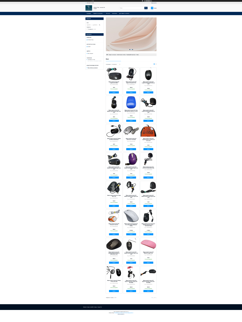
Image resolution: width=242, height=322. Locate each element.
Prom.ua (126, 311)
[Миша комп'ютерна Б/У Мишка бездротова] (148, 244)
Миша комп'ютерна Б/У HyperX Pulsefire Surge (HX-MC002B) (131, 281)
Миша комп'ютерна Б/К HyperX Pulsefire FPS (131, 82)
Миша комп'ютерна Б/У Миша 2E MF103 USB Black (114, 139)
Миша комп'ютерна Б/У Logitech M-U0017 (114, 82)
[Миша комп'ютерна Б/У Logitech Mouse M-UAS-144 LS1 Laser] (148, 130)
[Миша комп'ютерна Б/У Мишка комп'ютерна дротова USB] (114, 102)
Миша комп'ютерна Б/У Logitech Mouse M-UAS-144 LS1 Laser (148, 139)
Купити (114, 92)
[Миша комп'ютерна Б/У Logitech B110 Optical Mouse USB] (148, 74)
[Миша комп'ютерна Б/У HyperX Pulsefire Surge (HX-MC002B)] (131, 272)
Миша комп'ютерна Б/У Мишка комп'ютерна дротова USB (114, 111)
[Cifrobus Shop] (88, 10)
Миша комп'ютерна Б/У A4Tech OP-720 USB (131, 139)
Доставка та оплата (124, 13)
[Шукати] (146, 8)
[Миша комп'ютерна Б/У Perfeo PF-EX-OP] (114, 215)
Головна (89, 13)
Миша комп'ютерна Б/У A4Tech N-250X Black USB (148, 167)
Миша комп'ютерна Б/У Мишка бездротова (148, 253)
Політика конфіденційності (128, 312)
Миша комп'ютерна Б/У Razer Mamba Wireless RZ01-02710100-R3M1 (148, 224)
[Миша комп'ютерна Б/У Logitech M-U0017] (114, 74)
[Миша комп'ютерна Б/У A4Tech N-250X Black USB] (148, 159)
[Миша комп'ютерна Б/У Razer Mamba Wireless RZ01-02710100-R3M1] (148, 215)
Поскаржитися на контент (118, 312)
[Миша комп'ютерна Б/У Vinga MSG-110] (114, 187)
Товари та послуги (97, 13)
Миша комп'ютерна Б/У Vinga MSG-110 (114, 196)
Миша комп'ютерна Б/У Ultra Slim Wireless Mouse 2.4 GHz (131, 111)
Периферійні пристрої (131, 54)
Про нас (108, 13)
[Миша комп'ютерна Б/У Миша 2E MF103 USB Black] (114, 130)
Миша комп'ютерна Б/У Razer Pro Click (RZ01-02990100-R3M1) (131, 224)
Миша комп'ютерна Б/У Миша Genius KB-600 (114, 281)
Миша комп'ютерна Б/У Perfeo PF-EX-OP (114, 224)
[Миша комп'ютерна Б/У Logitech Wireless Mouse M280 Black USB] (114, 244)
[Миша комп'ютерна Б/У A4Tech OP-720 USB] (131, 130)
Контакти (114, 13)
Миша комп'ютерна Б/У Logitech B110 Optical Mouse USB (148, 82)
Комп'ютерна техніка (121, 54)
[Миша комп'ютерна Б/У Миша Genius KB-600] (114, 272)
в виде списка (156, 64)
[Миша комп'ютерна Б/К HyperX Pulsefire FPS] (131, 74)
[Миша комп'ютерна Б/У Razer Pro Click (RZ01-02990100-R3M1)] (131, 215)
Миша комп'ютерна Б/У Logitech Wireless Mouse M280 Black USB (114, 253)
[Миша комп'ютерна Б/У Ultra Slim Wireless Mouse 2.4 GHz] (131, 102)
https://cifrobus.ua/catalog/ (93, 67)
